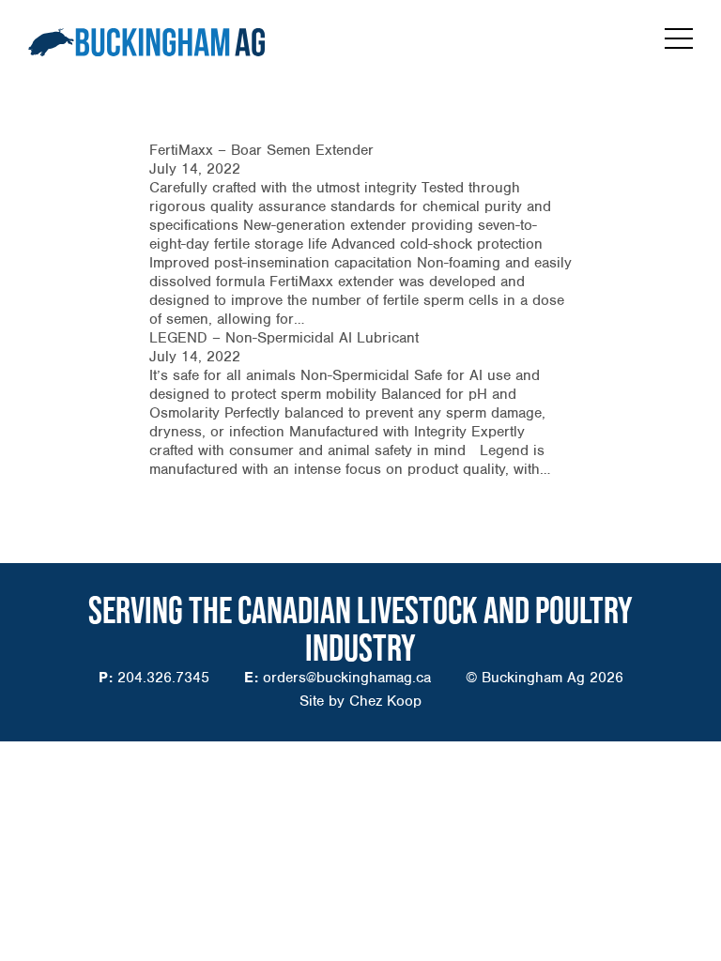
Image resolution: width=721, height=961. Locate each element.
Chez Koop (385, 701)
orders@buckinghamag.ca (347, 677)
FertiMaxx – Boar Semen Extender (261, 150)
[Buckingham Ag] (146, 42)
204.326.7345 (163, 677)
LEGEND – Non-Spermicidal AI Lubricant (284, 337)
